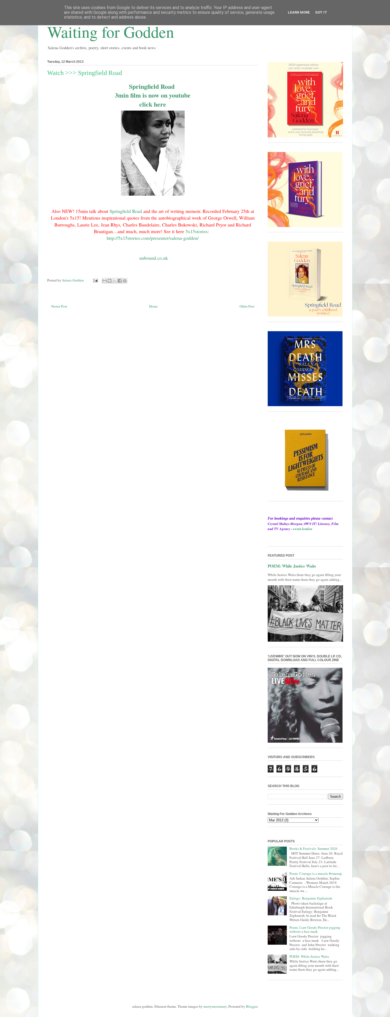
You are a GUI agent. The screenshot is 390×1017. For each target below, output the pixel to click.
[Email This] (104, 280)
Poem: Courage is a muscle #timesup (315, 873)
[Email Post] (95, 280)
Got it (321, 12)
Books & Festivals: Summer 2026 (313, 848)
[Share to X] (114, 280)
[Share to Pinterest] (124, 280)
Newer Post (59, 306)
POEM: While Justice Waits (292, 566)
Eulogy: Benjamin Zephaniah (310, 898)
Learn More (299, 12)
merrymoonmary (215, 1006)
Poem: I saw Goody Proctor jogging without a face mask (314, 929)
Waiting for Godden (110, 31)
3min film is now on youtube (154, 95)
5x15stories (196, 231)
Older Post (247, 306)
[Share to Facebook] (119, 280)
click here (152, 104)
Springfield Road (153, 86)
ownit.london (302, 528)
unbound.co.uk (153, 258)
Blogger (251, 1006)
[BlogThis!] (109, 280)
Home (153, 306)
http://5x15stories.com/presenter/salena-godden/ (153, 238)
